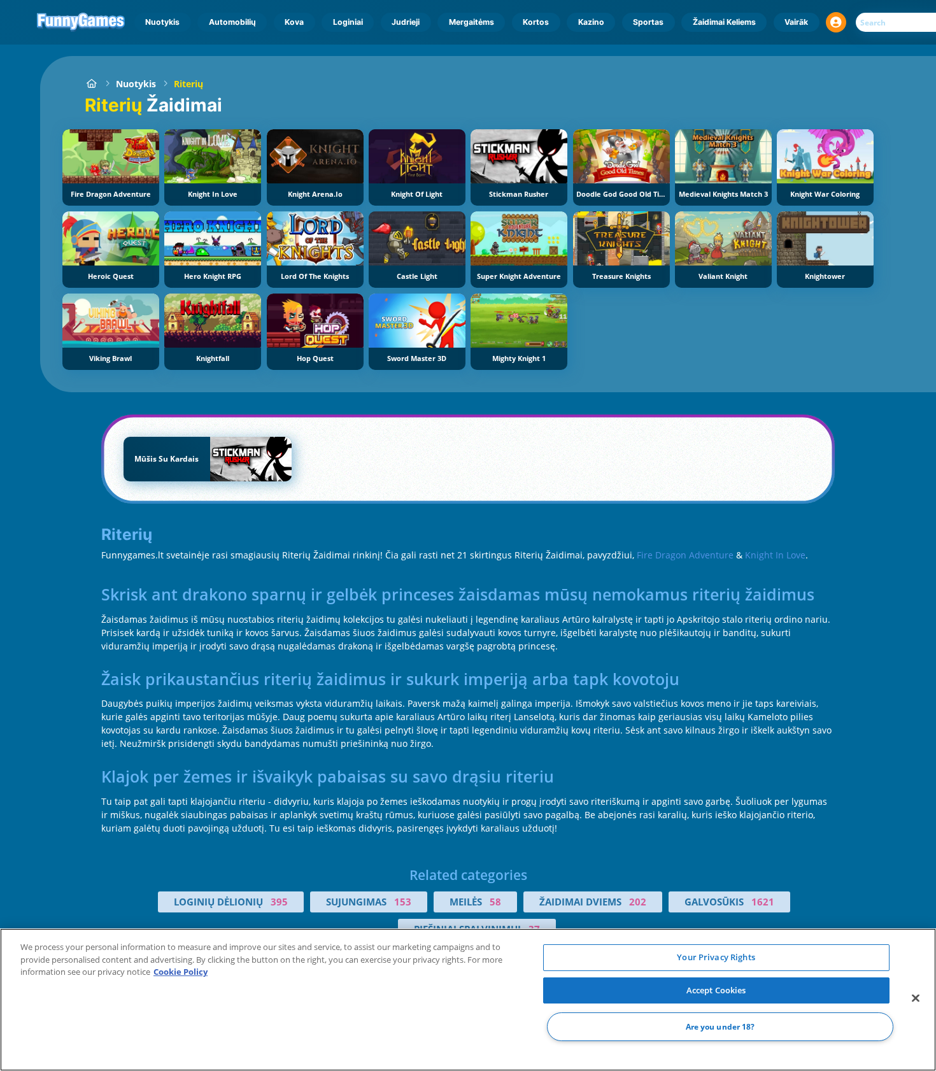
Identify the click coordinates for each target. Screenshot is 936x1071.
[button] (836, 22)
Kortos (536, 22)
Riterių (188, 84)
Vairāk (796, 22)
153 (402, 901)
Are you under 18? (720, 1026)
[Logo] (81, 22)
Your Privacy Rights (716, 957)
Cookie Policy (180, 971)
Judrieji (406, 22)
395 (279, 901)
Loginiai (348, 22)
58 (495, 901)
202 (637, 901)
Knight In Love (775, 555)
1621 (762, 901)
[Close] (916, 998)
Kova (294, 22)
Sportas (648, 22)
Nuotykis (162, 22)
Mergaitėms (471, 22)
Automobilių (232, 22)
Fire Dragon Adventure (685, 555)
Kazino (591, 22)
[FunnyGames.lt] (91, 83)
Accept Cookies (716, 990)
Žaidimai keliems (724, 22)
